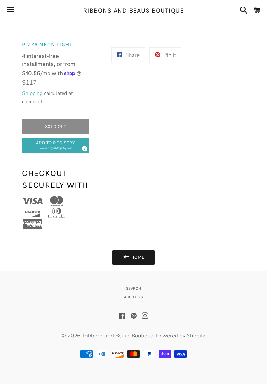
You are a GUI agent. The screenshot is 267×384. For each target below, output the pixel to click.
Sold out (56, 126)
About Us (133, 297)
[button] (55, 145)
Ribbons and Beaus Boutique (133, 10)
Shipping (32, 93)
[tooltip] (84, 148)
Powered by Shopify (180, 335)
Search (133, 288)
